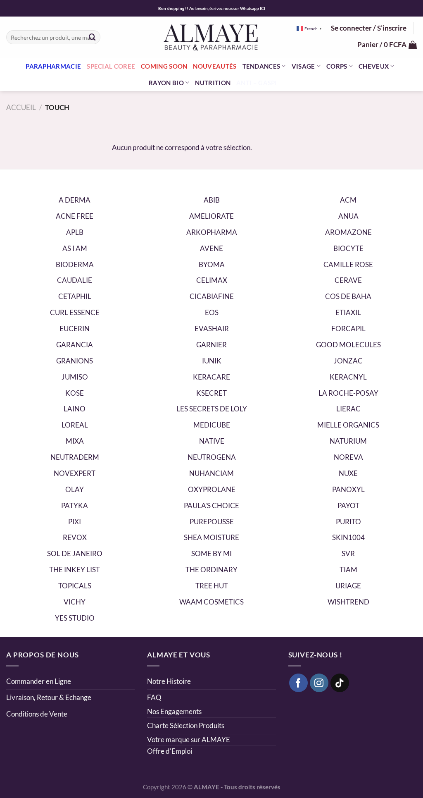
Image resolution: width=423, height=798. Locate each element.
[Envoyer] (92, 37)
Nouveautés (214, 66)
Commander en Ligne (38, 681)
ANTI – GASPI (256, 82)
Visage (303, 66)
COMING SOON (164, 66)
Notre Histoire (169, 681)
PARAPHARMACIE (53, 66)
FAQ (154, 697)
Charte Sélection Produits (185, 725)
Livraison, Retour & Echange (49, 697)
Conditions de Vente (36, 714)
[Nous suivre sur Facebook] (298, 683)
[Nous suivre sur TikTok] (339, 683)
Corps (336, 66)
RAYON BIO (166, 82)
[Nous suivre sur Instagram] (319, 683)
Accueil (21, 107)
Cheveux (374, 66)
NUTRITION (213, 82)
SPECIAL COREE (111, 66)
